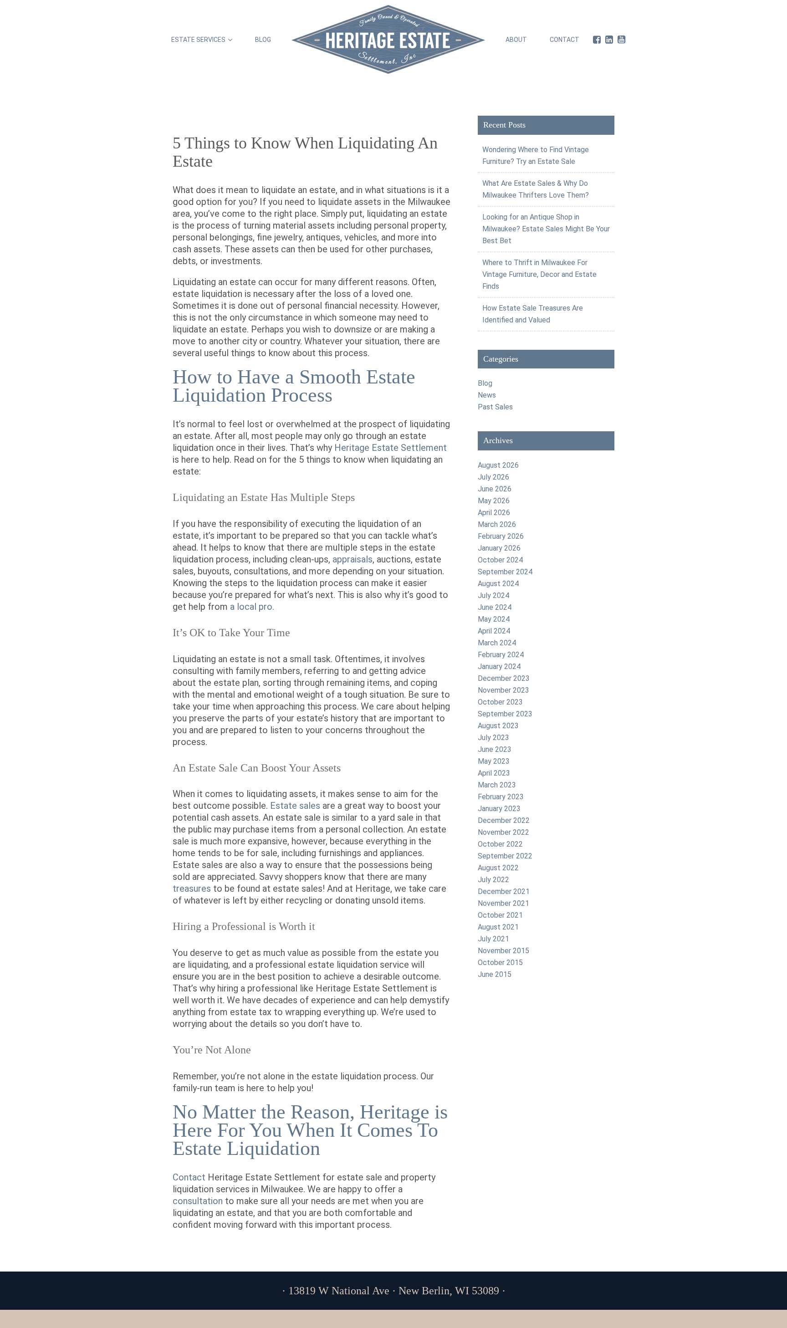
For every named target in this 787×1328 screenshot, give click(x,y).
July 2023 (493, 737)
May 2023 (494, 761)
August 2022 (498, 867)
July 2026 (493, 477)
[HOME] (388, 39)
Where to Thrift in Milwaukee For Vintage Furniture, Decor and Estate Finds (539, 274)
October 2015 (500, 962)
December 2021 (504, 891)
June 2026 (494, 489)
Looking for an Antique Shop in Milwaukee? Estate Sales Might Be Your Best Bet (546, 229)
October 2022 (500, 844)
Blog (485, 383)
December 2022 (504, 820)
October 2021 (500, 915)
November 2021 (503, 903)
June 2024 (494, 607)
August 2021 (498, 927)
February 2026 (501, 536)
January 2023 (499, 808)
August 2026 (498, 465)
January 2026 (499, 548)
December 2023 (504, 678)
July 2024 (493, 595)
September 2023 (505, 714)
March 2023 (497, 785)
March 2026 (497, 524)
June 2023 (494, 749)
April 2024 (494, 631)
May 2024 (494, 619)
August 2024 (498, 583)
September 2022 (505, 856)
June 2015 (494, 974)
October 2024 (500, 560)
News (487, 395)
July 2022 (493, 879)
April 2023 (494, 773)
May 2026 (494, 500)
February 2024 (501, 654)
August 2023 (498, 725)
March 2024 (497, 642)
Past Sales (495, 407)
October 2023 (500, 702)
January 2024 (499, 666)
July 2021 (493, 939)
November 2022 (503, 832)
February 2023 (501, 796)
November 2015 (503, 950)
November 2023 (503, 690)
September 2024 (505, 571)
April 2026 (494, 512)
